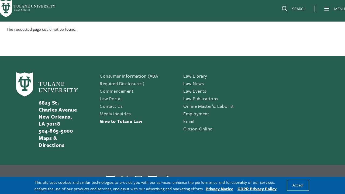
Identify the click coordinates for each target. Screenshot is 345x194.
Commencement (116, 91)
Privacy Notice (219, 189)
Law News (193, 83)
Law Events (194, 91)
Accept (297, 185)
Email (189, 121)
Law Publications (200, 98)
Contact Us (111, 106)
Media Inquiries (115, 113)
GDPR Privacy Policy (257, 189)
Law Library (195, 75)
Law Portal (111, 98)
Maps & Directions (51, 141)
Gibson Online (197, 128)
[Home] (28, 8)
